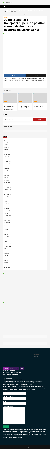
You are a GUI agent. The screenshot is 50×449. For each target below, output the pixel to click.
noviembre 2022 (7, 246)
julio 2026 (6, 142)
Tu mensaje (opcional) (8, 406)
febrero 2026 (7, 154)
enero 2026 (6, 156)
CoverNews (31, 447)
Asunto (4, 401)
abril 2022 (6, 262)
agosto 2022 (6, 253)
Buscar (5, 114)
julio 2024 (6, 199)
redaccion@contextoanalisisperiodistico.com (12, 376)
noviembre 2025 (7, 161)
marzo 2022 (6, 265)
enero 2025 (6, 184)
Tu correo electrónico (8, 396)
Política (5, 17)
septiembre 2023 (7, 222)
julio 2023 (6, 227)
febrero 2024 (7, 210)
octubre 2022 (7, 248)
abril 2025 (6, 177)
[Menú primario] (4, 6)
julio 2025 (6, 170)
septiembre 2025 (7, 166)
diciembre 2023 (7, 215)
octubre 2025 (7, 163)
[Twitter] (7, 123)
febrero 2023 (7, 239)
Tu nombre (5, 391)
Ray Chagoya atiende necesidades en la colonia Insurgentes (39, 106)
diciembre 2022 (7, 243)
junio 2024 (6, 201)
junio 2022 (6, 258)
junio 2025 (6, 173)
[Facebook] (4, 123)
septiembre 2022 (7, 250)
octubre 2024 (7, 191)
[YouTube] (10, 123)
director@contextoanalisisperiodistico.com (12, 372)
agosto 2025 (6, 168)
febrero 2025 (7, 182)
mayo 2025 (6, 175)
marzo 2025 (6, 180)
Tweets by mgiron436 (7, 126)
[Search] (45, 6)
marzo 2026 (6, 151)
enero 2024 (6, 213)
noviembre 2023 (7, 217)
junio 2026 (6, 144)
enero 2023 (6, 241)
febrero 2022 (7, 267)
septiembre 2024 (7, 194)
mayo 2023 (6, 232)
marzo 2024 (6, 208)
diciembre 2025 (7, 158)
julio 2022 (6, 255)
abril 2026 (6, 149)
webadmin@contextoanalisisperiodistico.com (12, 379)
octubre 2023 (7, 220)
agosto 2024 (6, 196)
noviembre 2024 (7, 189)
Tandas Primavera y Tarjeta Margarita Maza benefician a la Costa (24, 106)
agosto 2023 (6, 224)
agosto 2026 (6, 140)
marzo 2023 (6, 236)
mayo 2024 (6, 203)
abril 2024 (6, 206)
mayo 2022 (6, 260)
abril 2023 (6, 234)
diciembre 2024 (7, 187)
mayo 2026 (6, 147)
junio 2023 (6, 229)
